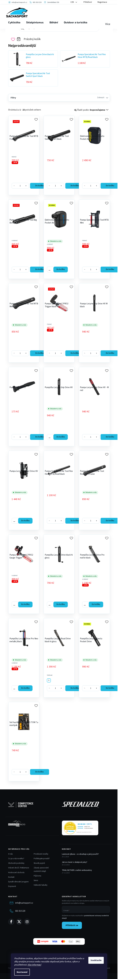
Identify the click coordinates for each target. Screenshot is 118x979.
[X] (19, 922)
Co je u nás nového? (16, 858)
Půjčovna (37, 876)
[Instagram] (27, 922)
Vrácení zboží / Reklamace (18, 867)
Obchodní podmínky (16, 863)
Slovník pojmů (39, 863)
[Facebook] (11, 922)
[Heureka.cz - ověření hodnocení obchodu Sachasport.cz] (80, 828)
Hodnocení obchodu (16, 872)
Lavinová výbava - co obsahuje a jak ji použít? (80, 854)
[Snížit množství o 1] (49, 269)
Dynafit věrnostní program (18, 881)
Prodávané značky (41, 854)
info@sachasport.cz (24, 902)
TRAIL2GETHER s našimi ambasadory (77, 870)
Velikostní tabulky (40, 885)
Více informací (34, 964)
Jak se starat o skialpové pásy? (74, 862)
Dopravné (12, 886)
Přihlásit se (72, 925)
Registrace (102, 2)
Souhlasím (96, 960)
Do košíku (39, 185)
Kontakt (11, 877)
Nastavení (22, 972)
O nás (10, 854)
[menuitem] (14, 22)
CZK (72, 2)
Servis (36, 880)
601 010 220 (20, 911)
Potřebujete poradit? (42, 858)
